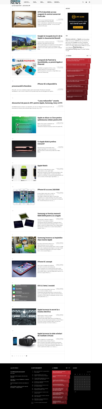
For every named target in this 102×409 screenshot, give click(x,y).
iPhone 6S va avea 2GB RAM (48, 189)
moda (67, 45)
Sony (75, 49)
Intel (78, 42)
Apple (79, 39)
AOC (76, 39)
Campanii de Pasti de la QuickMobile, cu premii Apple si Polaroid (50, 62)
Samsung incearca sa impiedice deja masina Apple (50, 239)
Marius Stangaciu (60, 168)
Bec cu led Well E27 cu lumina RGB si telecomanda (41, 372)
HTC (72, 42)
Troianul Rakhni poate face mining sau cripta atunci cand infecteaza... (41, 379)
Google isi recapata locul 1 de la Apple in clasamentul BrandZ (50, 37)
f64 (88, 40)
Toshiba (87, 49)
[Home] (15, 2)
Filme (34, 2)
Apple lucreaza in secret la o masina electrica (49, 310)
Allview (68, 39)
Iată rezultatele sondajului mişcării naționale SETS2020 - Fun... (41, 389)
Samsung (77, 47)
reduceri (67, 47)
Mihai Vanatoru (60, 40)
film (66, 42)
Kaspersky (85, 42)
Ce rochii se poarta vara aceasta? (40, 402)
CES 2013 (73, 40)
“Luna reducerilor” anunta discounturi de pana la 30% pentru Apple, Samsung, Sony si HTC (37, 102)
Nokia (73, 45)
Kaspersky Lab (70, 44)
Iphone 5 (81, 42)
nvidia (75, 45)
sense (83, 47)
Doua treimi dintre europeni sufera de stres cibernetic (41, 396)
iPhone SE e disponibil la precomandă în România (34, 85)
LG (82, 44)
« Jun (75, 391)
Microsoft (87, 44)
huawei (75, 42)
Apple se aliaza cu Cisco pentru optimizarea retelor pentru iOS (50, 119)
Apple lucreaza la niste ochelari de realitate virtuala (50, 334)
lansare (75, 44)
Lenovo (79, 44)
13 (84, 381)
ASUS (82, 39)
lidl (83, 44)
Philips (83, 45)
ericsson (85, 40)
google (69, 42)
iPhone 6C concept (45, 262)
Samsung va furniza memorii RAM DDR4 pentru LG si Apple (49, 214)
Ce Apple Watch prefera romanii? (47, 143)
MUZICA (49, 2)
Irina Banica (61, 19)
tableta (79, 49)
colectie (77, 40)
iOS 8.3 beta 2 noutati (46, 286)
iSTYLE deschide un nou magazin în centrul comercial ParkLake (49, 14)
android (72, 39)
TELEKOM (83, 49)
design (80, 40)
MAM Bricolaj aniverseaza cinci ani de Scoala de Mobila (41, 385)
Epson (83, 40)
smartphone (69, 49)
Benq (85, 39)
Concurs (56, 2)
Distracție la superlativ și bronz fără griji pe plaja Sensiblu (41, 382)
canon (70, 40)
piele (86, 45)
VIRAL (41, 2)
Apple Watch (42, 166)
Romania (71, 47)
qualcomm (88, 45)
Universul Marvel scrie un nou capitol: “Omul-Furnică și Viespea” (41, 375)
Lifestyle (26, 2)
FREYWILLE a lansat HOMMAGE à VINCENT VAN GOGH (41, 399)
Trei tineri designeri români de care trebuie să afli (41, 392)
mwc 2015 (70, 45)
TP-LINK (67, 50)
